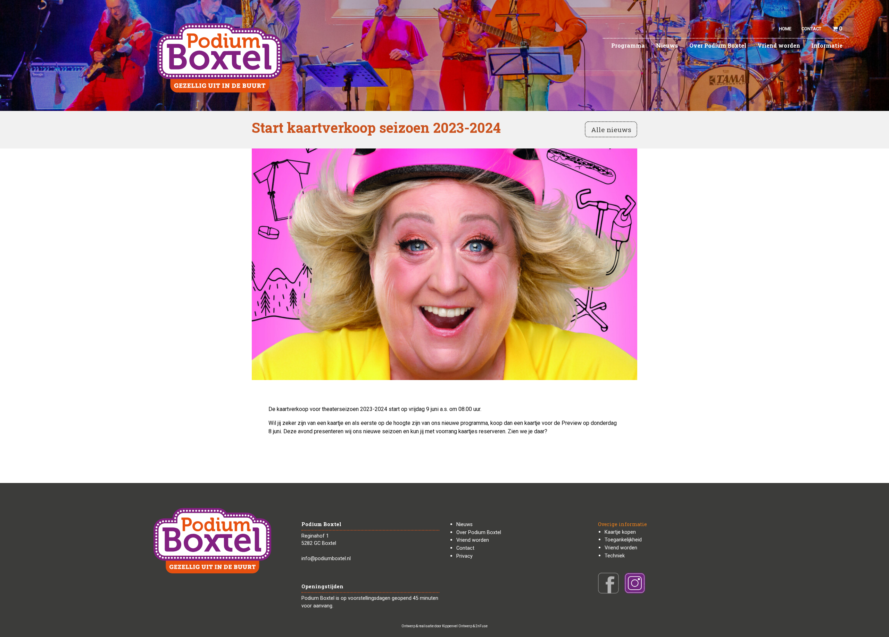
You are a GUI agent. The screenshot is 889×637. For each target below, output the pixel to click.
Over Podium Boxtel (717, 45)
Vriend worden (778, 45)
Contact (465, 548)
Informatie (826, 45)
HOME (785, 28)
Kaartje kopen (620, 532)
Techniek (615, 556)
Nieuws (667, 45)
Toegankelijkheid (623, 540)
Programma (628, 45)
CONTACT (811, 28)
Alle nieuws (611, 129)
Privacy (464, 556)
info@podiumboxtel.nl (326, 559)
